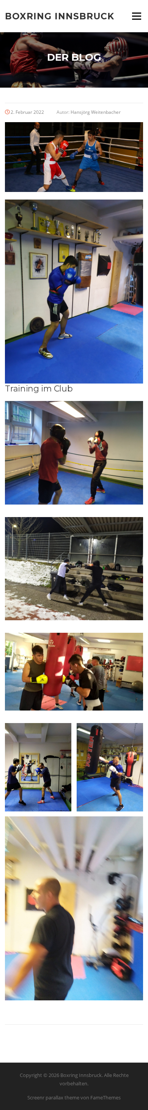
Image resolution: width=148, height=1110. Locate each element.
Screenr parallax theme (53, 1097)
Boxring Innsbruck (59, 16)
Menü (136, 16)
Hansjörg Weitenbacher (96, 112)
